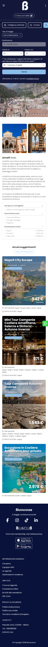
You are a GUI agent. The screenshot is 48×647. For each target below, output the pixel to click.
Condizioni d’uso (32, 79)
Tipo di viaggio (7, 32)
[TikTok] (28, 521)
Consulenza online (10, 589)
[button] (1, 25)
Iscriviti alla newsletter (12, 592)
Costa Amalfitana (13, 217)
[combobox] (24, 44)
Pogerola (9, 223)
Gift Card (6, 596)
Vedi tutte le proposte (24, 252)
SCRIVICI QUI (7, 632)
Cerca (24, 72)
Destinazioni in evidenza (12, 574)
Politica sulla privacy (11, 607)
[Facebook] (10, 521)
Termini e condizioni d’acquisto (15, 614)
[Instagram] (19, 521)
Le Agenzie (6, 571)
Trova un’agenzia (9, 585)
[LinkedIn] (38, 521)
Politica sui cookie (10, 610)
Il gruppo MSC (8, 567)
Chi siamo (6, 563)
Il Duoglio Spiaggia (13, 220)
